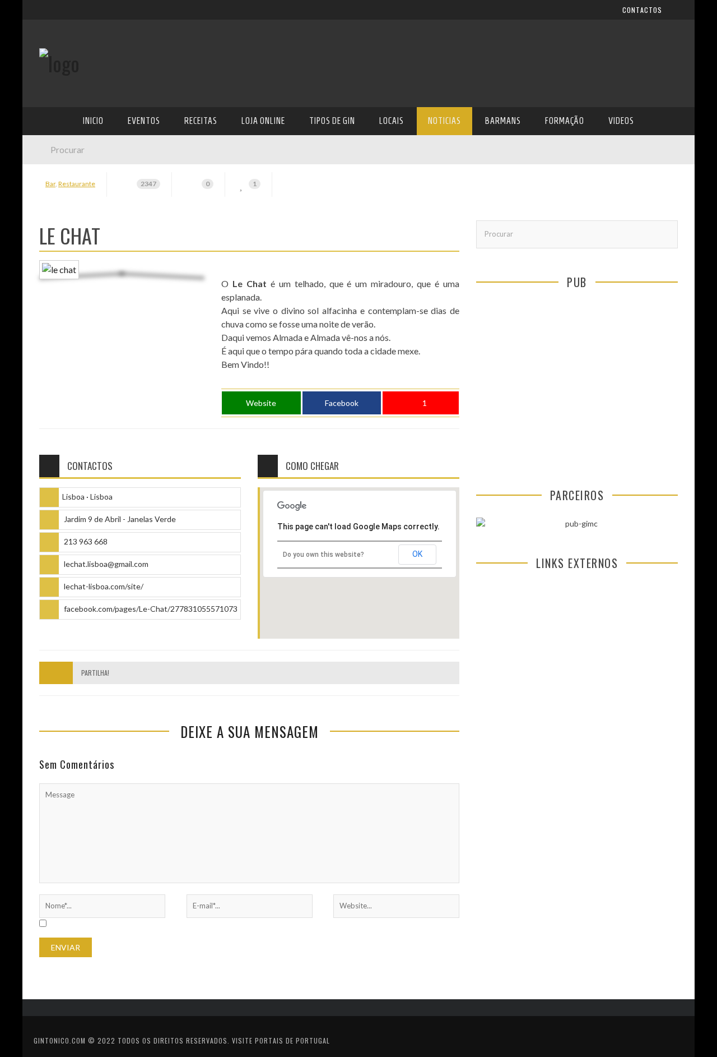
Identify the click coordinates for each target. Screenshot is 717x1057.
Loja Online (60, 204)
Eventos (54, 158)
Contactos (60, 74)
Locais (51, 250)
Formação (58, 319)
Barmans (55, 296)
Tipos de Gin (62, 227)
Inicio (49, 135)
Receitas (55, 181)
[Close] (39, 17)
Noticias (55, 273)
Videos (51, 342)
